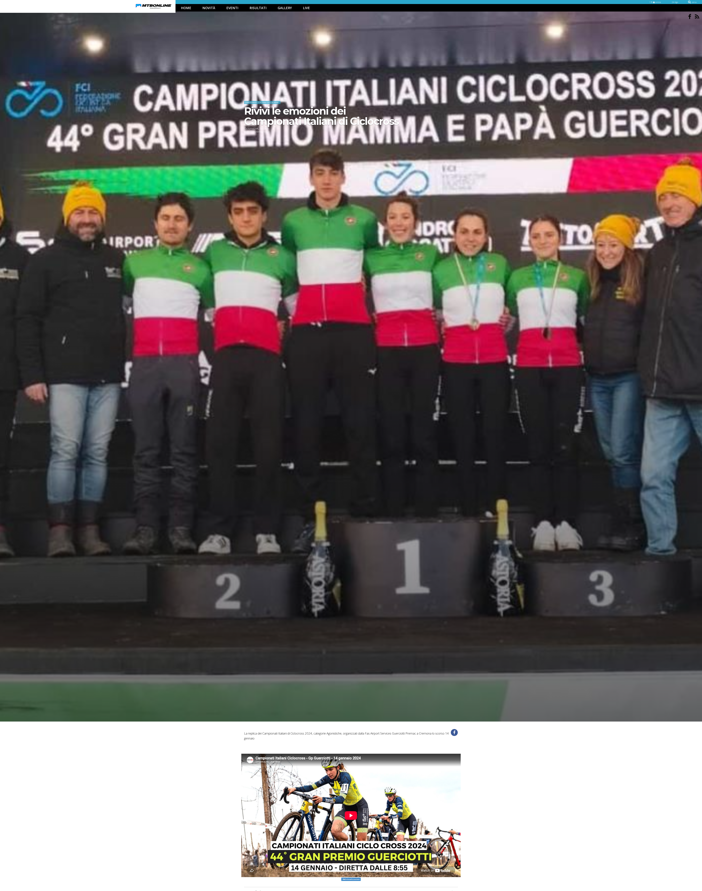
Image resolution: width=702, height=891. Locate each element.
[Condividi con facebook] (454, 732)
